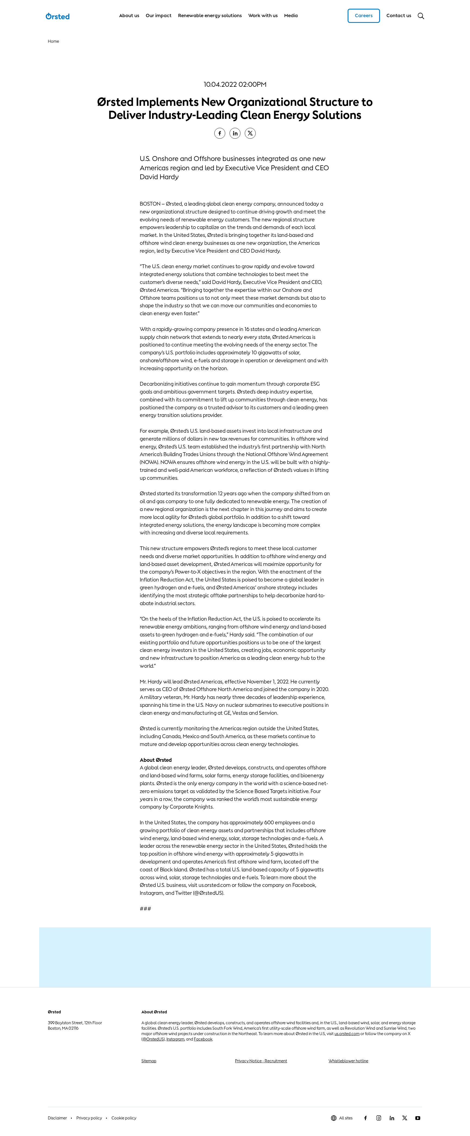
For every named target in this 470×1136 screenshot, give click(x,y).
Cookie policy (124, 1118)
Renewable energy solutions (210, 15)
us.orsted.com (347, 1033)
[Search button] (421, 15)
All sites (345, 1118)
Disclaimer (57, 1118)
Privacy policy (89, 1118)
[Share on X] (250, 133)
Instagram (175, 1039)
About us (129, 15)
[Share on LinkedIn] (235, 133)
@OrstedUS (153, 1039)
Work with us (263, 15)
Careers (364, 15)
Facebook (203, 1039)
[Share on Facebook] (219, 133)
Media (291, 15)
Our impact (159, 15)
